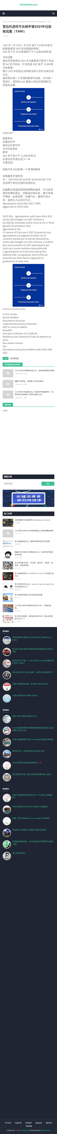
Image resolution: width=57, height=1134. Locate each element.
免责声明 (18, 1123)
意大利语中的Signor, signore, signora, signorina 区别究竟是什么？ (34, 585)
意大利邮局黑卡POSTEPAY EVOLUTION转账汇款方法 (34, 574)
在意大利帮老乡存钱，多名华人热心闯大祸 (30, 684)
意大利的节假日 (18, 853)
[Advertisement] (28, 993)
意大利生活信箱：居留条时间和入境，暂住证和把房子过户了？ (34, 617)
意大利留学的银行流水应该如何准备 (28, 595)
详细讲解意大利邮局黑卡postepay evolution (33, 520)
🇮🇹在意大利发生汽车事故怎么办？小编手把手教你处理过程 (34, 553)
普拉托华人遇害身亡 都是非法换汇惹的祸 (29, 830)
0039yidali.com (28, 4)
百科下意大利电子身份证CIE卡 (24, 716)
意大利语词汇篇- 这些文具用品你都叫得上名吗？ (32, 774)
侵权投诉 (49, 1123)
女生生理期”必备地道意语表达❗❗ (27, 762)
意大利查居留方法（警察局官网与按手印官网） (33, 541)
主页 (4, 22)
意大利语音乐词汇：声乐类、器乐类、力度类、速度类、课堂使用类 (34, 564)
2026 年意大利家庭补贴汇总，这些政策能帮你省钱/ (34, 370)
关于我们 (8, 1123)
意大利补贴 (11, 22)
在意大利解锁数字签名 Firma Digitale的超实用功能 (32, 739)
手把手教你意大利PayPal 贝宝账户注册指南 (29, 806)
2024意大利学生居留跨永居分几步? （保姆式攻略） (33, 606)
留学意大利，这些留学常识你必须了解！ (29, 751)
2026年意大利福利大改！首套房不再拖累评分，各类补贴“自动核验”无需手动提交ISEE (34, 393)
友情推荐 (28, 1123)
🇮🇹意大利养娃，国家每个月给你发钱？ (30, 381)
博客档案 (29, 1126)
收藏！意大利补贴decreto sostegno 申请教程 (31, 818)
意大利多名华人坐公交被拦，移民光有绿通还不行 (32, 672)
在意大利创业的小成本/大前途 (24, 695)
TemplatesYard (24, 1130)
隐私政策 (39, 1123)
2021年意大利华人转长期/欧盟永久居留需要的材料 (34, 531)
